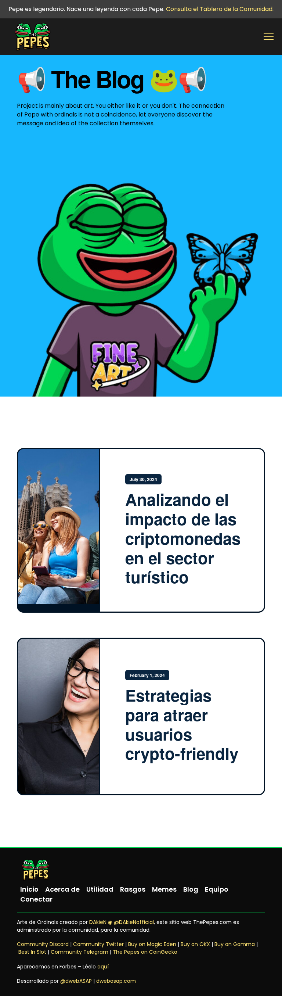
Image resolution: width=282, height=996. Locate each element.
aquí (103, 966)
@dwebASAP (76, 981)
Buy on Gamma (234, 944)
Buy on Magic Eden (152, 944)
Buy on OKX (195, 944)
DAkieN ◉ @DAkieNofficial (121, 922)
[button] (269, 37)
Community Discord (43, 944)
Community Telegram (79, 952)
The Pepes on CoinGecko (145, 952)
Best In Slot (32, 952)
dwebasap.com (116, 981)
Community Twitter (98, 944)
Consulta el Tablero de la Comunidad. (220, 9)
